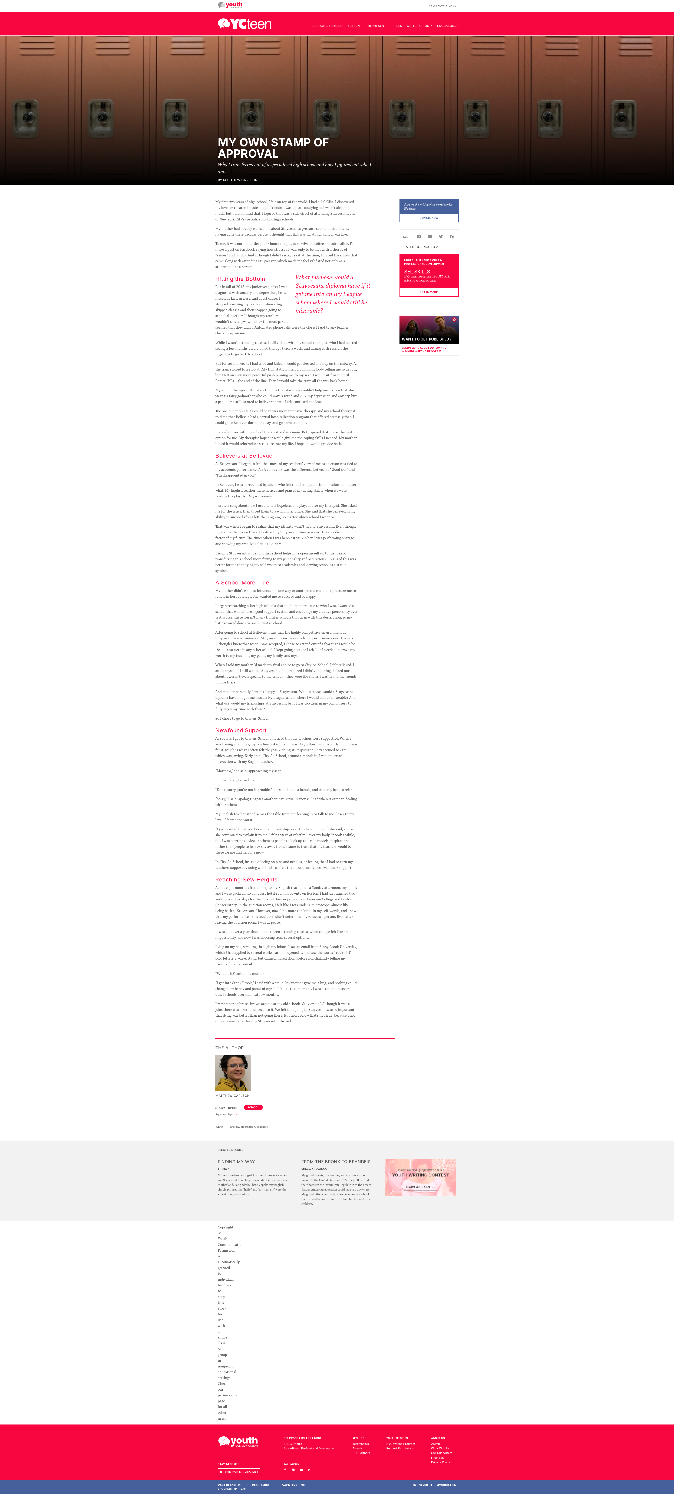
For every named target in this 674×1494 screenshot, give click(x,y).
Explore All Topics (225, 1114)
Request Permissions (400, 1448)
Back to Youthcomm (443, 6)
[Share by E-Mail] (430, 237)
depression (248, 1126)
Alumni (435, 1444)
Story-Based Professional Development (310, 1448)
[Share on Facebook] (452, 237)
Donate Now (429, 217)
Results (358, 1438)
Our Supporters (441, 1453)
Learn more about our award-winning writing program (425, 349)
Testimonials (360, 1444)
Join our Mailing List (241, 1471)
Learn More (429, 292)
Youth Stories (397, 1438)
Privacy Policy (440, 1462)
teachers (262, 1126)
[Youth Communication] (230, 5)
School (253, 1107)
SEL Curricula (293, 1444)
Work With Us (440, 1448)
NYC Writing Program (400, 1444)
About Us (438, 1438)
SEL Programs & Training (302, 1438)
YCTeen (354, 26)
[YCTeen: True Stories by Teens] (244, 22)
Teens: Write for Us (411, 26)
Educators (446, 26)
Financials (437, 1457)
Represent (377, 26)
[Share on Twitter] (441, 237)
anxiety (234, 1126)
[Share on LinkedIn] (419, 237)
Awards (357, 1448)
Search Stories (326, 26)
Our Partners (361, 1453)
